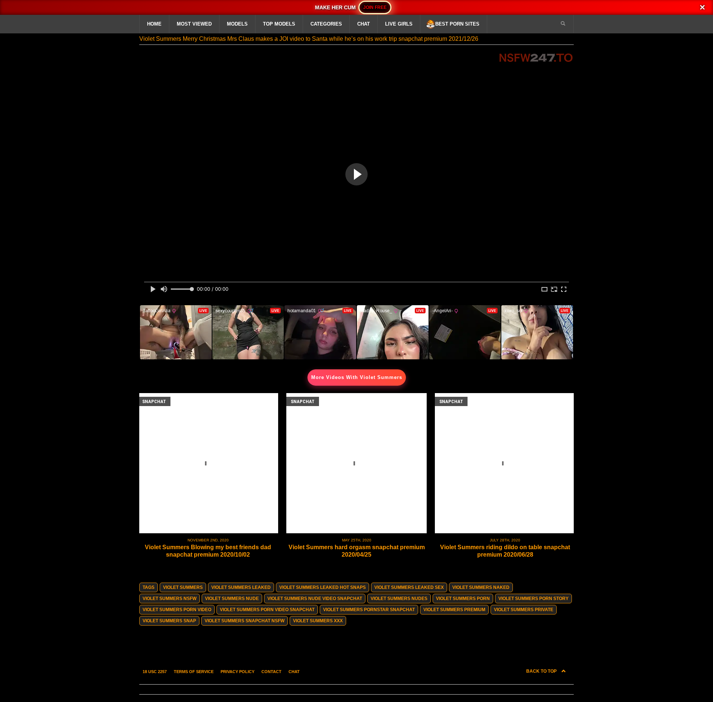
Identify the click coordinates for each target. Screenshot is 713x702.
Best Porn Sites (457, 24)
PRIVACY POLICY (237, 671)
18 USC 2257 (155, 671)
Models (237, 24)
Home (154, 24)
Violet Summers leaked (241, 587)
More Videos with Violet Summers (356, 377)
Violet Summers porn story (533, 598)
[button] (563, 23)
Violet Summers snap (169, 620)
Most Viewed (194, 24)
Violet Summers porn (463, 598)
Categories (326, 24)
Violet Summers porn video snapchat (267, 609)
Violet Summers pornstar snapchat (369, 609)
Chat (363, 24)
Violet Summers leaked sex (409, 587)
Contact (271, 671)
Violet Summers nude (232, 598)
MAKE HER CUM (336, 7)
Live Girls (399, 24)
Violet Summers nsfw (169, 598)
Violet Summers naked (480, 587)
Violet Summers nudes (399, 598)
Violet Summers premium (454, 609)
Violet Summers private (523, 609)
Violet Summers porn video (177, 609)
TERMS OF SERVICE (194, 671)
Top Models (279, 24)
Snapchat (154, 401)
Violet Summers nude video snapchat (314, 598)
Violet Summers (183, 587)
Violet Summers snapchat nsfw (244, 620)
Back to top (542, 671)
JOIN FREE (375, 7)
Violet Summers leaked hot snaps (322, 587)
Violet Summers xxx (318, 620)
